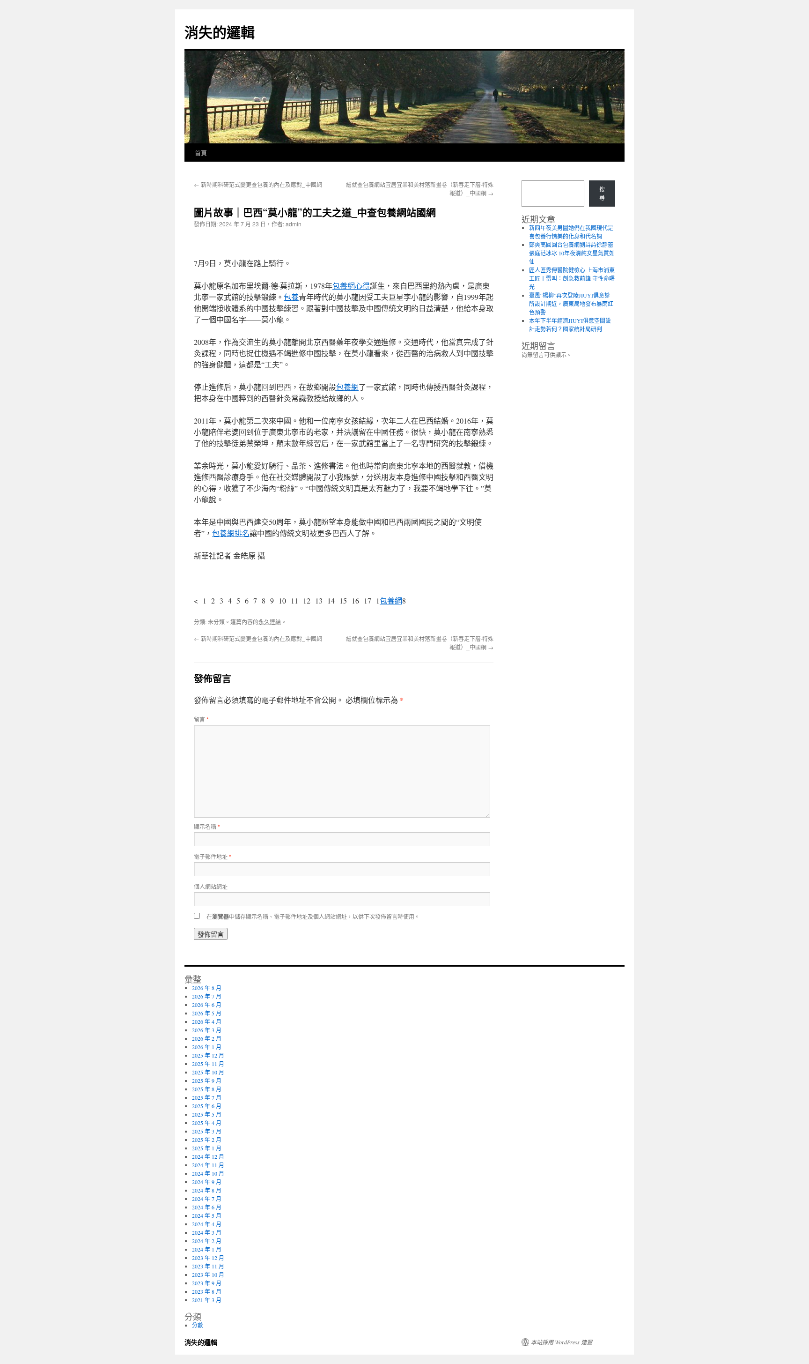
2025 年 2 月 (206, 1139)
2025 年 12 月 (208, 1055)
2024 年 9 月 (206, 1181)
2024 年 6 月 (206, 1207)
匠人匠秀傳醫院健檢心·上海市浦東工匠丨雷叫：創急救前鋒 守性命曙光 (572, 278)
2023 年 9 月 (206, 1283)
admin (294, 224)
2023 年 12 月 (208, 1257)
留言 (201, 719)
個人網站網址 (211, 886)
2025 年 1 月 (206, 1148)
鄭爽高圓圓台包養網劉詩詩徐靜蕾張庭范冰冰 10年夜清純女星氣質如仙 (572, 253)
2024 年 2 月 (206, 1241)
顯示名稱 (207, 826)
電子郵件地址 (212, 856)
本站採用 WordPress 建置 (561, 1342)
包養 (291, 297)
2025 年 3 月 (206, 1131)
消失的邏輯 (219, 32)
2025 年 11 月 (208, 1063)
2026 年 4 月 (206, 1021)
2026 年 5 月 (206, 1013)
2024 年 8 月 (206, 1190)
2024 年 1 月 (206, 1249)
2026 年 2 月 (206, 1038)
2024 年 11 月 (208, 1165)
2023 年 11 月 (208, 1266)
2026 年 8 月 (206, 987)
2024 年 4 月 (206, 1224)
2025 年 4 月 (206, 1122)
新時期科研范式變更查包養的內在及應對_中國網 (258, 184)
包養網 (347, 387)
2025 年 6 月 (206, 1106)
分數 (197, 1325)
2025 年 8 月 (206, 1089)
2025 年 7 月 (206, 1097)
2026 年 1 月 (206, 1047)
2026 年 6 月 (206, 1004)
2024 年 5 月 (206, 1215)
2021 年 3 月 (206, 1300)
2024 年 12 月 (208, 1156)
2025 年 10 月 (208, 1072)
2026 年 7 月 (206, 996)
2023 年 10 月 (208, 1274)
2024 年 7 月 (206, 1198)
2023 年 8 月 (206, 1291)
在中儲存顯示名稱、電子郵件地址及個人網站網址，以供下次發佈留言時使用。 (313, 916)
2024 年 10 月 (208, 1173)
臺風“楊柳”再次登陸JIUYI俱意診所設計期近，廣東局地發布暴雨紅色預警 (571, 303)
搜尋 (602, 193)
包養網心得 (351, 286)
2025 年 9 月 (206, 1080)
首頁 (201, 152)
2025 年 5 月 (206, 1114)
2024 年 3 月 (206, 1232)
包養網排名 (231, 533)
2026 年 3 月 (206, 1030)
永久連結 (269, 622)
